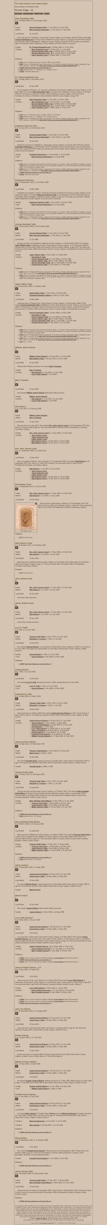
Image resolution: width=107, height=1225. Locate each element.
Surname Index (28, 13)
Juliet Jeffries (22, 245)
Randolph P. (39, 257)
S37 (21, 537)
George (33, 647)
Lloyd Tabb (39, 374)
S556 (21, 169)
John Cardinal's (43, 1223)
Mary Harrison (39, 30)
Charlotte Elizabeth (40, 295)
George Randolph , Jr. (42, 263)
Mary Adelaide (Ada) (40, 801)
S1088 (22, 68)
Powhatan (23, 147)
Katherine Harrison (46, 195)
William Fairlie (40, 1089)
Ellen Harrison (42, 157)
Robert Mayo (36, 293)
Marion (31, 884)
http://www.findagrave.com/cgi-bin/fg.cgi (37, 68)
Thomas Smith (82, 835)
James (37, 723)
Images (47, 13)
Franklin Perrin (41, 734)
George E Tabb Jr (41, 1218)
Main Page (18, 13)
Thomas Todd (37, 637)
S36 (21, 342)
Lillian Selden (39, 439)
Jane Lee (38, 730)
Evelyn (38, 732)
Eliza (37, 727)
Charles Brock (39, 265)
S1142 (22, 962)
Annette (31, 761)
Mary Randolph (40, 49)
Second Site (50, 1223)
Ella (36, 372)
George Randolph (30, 305)
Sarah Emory (36, 876)
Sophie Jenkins (35, 1081)
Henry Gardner (40, 55)
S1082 (22, 958)
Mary (55, 366)
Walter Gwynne (40, 807)
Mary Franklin (40, 951)
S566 (21, 64)
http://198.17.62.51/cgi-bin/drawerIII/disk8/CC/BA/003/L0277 (58, 66)
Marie (34, 753)
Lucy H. (31, 682)
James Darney (39, 805)
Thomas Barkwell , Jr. (42, 53)
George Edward (37, 27)
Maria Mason (36, 359)
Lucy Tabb (39, 728)
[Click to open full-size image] (36, 503)
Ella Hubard (39, 441)
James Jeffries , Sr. (41, 261)
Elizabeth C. (37, 639)
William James (38, 356)
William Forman (41, 736)
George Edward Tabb (42, 51)
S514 (21, 272)
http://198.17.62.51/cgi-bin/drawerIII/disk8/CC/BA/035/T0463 (57, 273)
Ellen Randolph (41, 92)
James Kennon (61, 713)
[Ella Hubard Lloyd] (26, 529)
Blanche (69, 1113)
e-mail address (59, 958)
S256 (21, 816)
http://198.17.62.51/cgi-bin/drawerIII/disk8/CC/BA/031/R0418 (60, 170)
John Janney (39, 435)
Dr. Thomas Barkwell (39, 47)
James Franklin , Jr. (40, 946)
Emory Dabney (41, 949)
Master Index (39, 13)
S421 (21, 164)
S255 (21, 69)
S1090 (22, 71)
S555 (21, 335)
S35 (21, 62)
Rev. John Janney (58, 425)
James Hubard (40, 437)
